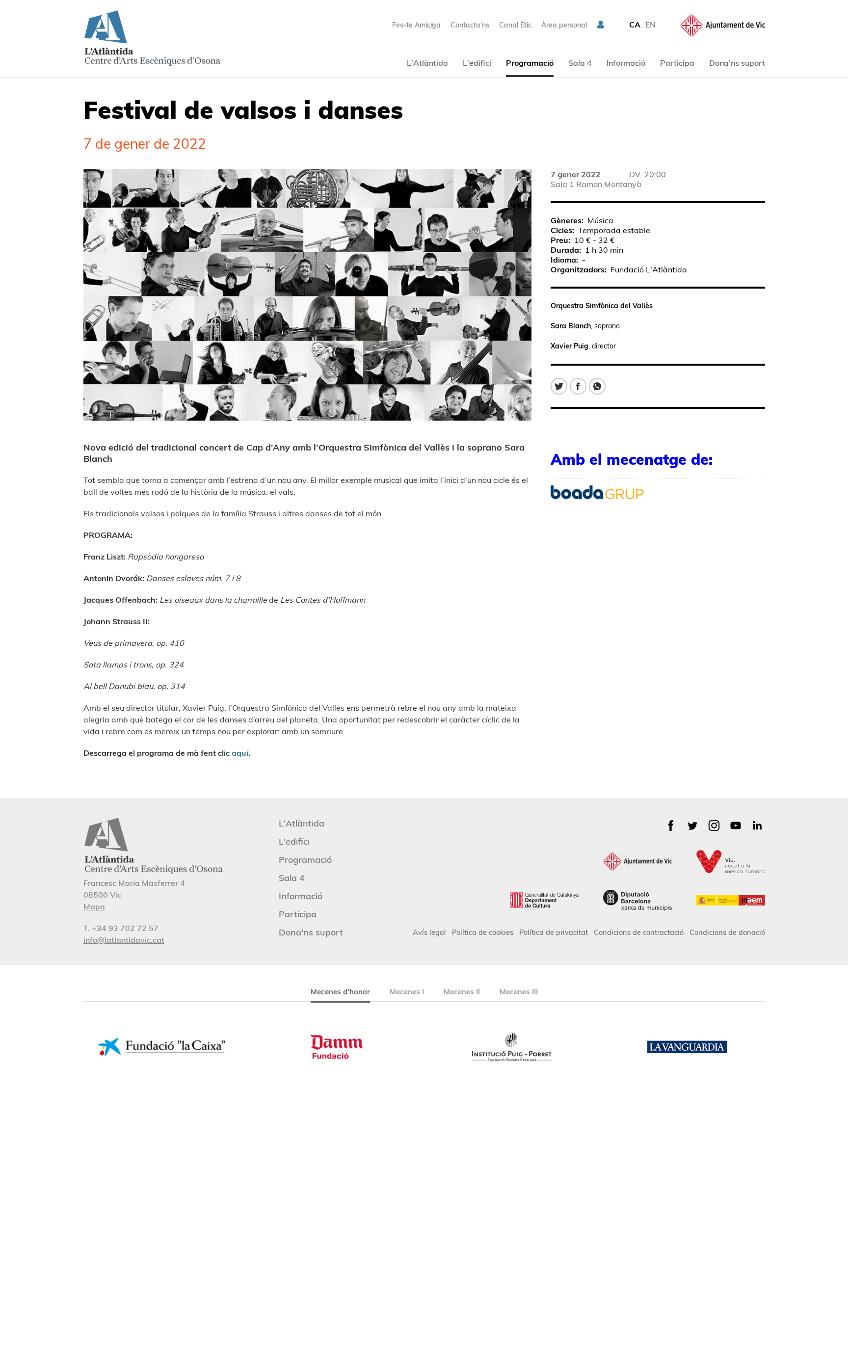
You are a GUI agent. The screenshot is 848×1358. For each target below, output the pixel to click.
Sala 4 (580, 63)
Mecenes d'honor (340, 991)
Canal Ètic (515, 25)
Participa (677, 63)
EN (650, 24)
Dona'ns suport (737, 63)
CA (634, 24)
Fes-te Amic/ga (416, 25)
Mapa (94, 906)
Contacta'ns (469, 25)
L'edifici (477, 63)
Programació (530, 63)
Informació (626, 63)
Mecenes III (519, 991)
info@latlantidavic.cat (123, 940)
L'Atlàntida (427, 63)
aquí (240, 753)
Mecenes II (462, 991)
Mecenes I (407, 991)
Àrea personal (564, 25)
